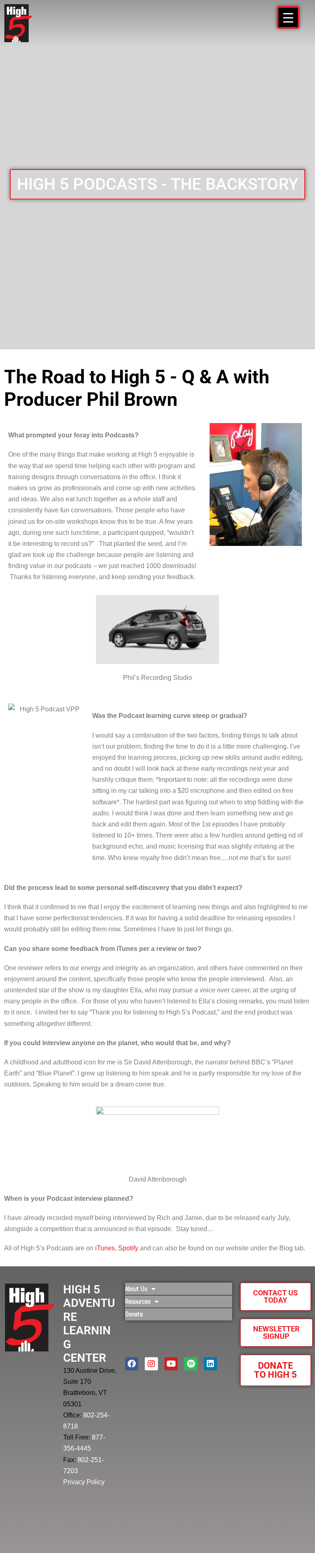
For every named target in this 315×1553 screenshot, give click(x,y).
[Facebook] (131, 1363)
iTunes (105, 1248)
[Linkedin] (210, 1363)
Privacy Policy (84, 1481)
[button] (157, 184)
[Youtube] (171, 1363)
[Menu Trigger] (288, 17)
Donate (134, 1314)
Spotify (128, 1248)
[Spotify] (190, 1363)
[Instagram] (151, 1363)
